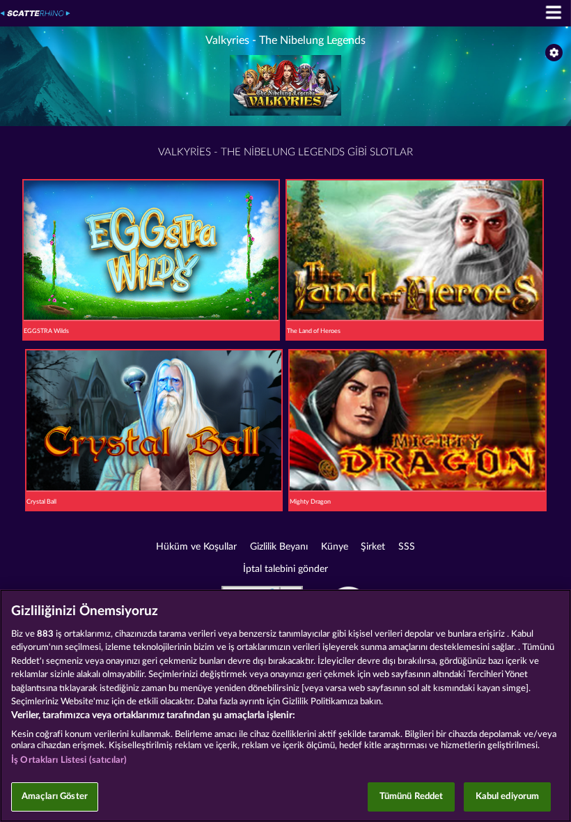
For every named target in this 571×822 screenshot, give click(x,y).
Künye (334, 547)
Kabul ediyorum (508, 796)
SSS (406, 547)
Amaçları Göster (55, 796)
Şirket (373, 547)
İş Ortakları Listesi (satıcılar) (69, 760)
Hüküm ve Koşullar (196, 547)
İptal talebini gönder (285, 569)
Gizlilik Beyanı (279, 547)
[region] (285, 705)
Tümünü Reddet (412, 796)
